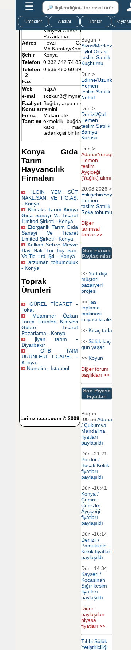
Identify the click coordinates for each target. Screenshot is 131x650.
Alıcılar (64, 21)
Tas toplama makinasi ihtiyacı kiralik (96, 310)
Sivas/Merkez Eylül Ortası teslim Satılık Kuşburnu (96, 54)
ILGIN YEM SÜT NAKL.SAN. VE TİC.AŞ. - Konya (49, 198)
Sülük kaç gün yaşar (96, 344)
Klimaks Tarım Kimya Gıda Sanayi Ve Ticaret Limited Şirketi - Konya (49, 215)
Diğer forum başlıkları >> (95, 372)
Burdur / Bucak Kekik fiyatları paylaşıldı (95, 468)
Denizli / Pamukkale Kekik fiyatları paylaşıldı (96, 548)
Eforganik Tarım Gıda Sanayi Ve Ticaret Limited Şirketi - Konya (49, 233)
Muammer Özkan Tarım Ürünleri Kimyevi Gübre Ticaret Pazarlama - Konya (49, 324)
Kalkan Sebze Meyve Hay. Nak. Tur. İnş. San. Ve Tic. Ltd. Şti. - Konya (49, 250)
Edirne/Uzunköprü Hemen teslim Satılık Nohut (102, 88)
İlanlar (96, 21)
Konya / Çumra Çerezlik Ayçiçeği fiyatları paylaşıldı (92, 508)
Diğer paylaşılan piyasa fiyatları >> (93, 617)
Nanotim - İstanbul (48, 368)
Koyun (95, 358)
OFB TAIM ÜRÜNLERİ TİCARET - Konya (49, 356)
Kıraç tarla (100, 330)
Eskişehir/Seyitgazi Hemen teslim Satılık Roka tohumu (102, 203)
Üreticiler (33, 21)
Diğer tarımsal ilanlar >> (91, 229)
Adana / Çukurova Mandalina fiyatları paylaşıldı (96, 431)
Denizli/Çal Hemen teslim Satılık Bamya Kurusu (95, 126)
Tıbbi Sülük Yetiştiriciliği (94, 644)
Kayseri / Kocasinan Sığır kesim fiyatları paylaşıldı (94, 585)
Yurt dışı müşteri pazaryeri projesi (94, 282)
